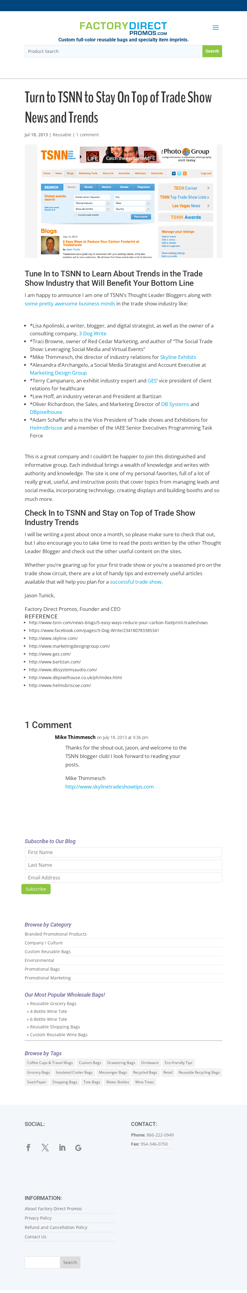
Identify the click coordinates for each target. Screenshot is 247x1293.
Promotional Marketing (48, 978)
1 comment (87, 134)
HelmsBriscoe (46, 427)
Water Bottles (117, 1082)
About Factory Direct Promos (53, 1208)
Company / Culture (44, 943)
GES (152, 380)
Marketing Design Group (58, 372)
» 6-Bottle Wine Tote (47, 1019)
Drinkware (150, 1062)
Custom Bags (90, 1062)
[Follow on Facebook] (32, 1147)
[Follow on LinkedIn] (65, 1147)
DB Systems (175, 404)
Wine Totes (144, 1082)
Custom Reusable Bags (48, 951)
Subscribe (36, 889)
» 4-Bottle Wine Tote (47, 1011)
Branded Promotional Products (56, 934)
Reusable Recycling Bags (199, 1072)
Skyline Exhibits (178, 356)
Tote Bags (91, 1082)
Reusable (62, 134)
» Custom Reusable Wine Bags (57, 1034)
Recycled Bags (145, 1072)
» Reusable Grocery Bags (52, 1003)
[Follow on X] (49, 1147)
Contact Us (35, 1237)
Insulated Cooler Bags (74, 1072)
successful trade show (135, 581)
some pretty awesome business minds (70, 303)
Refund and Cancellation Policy (56, 1227)
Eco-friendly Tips (178, 1062)
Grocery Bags (38, 1072)
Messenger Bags (113, 1072)
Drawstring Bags (121, 1062)
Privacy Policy (38, 1218)
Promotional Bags (42, 969)
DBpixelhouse (46, 411)
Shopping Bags (64, 1082)
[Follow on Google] (82, 1147)
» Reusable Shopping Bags (53, 1027)
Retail (168, 1072)
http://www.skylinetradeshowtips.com (109, 786)
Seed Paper (36, 1082)
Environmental (39, 960)
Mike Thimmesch (75, 737)
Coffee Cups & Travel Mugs (50, 1062)
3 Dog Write (93, 333)
